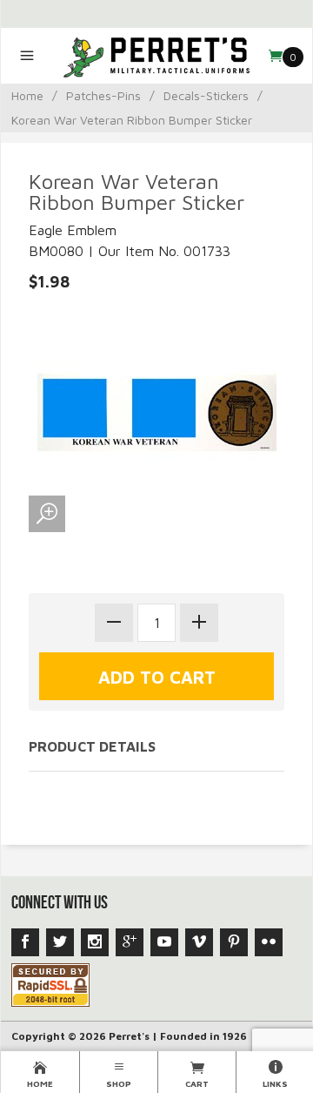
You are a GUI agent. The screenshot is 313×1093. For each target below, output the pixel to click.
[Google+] (129, 942)
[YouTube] (164, 942)
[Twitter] (60, 942)
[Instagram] (95, 942)
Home (27, 95)
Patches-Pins (103, 95)
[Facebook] (25, 942)
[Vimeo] (199, 942)
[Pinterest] (234, 942)
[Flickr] (269, 942)
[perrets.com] (156, 56)
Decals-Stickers (206, 95)
